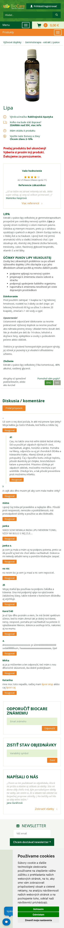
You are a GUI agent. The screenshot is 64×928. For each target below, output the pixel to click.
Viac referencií (30, 203)
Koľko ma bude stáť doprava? (25, 122)
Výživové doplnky (12, 42)
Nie (57, 382)
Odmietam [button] (38, 914)
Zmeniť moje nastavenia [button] (38, 920)
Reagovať (9, 430)
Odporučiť (49, 728)
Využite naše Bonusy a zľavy (25, 138)
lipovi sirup (48, 684)
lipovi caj (10, 687)
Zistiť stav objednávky (31, 745)
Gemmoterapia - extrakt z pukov (42, 42)
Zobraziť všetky (44, 809)
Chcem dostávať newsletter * (32, 842)
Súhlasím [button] (38, 909)
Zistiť (52, 760)
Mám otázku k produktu (22, 130)
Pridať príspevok (13, 408)
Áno (48, 382)
